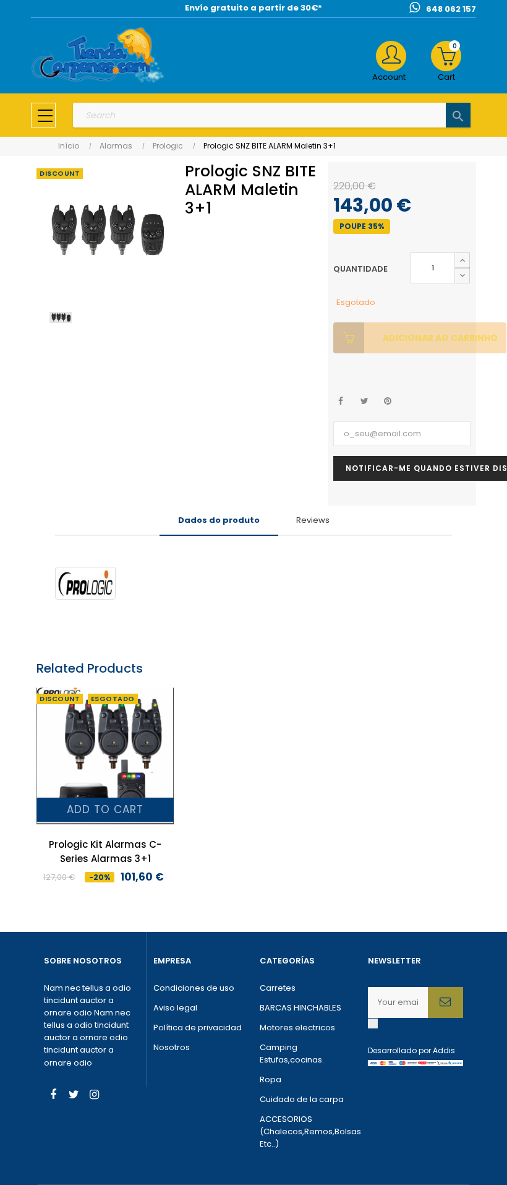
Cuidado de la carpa (302, 1099)
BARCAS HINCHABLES (300, 1008)
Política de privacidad (197, 1027)
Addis (444, 1050)
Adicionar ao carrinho (440, 338)
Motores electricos (297, 1027)
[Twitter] (73, 1096)
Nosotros (171, 1047)
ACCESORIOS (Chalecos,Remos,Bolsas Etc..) (308, 1131)
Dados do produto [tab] (219, 520)
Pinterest (388, 401)
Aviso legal (175, 1008)
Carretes (278, 988)
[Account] (391, 56)
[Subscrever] (445, 1002)
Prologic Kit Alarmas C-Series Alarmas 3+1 (105, 851)
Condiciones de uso (193, 988)
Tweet (364, 401)
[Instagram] (94, 1096)
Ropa (270, 1079)
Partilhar (341, 401)
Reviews (313, 520)
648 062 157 (451, 9)
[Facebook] (53, 1096)
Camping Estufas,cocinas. (292, 1053)
